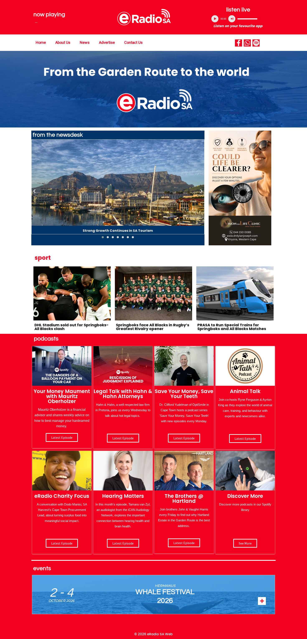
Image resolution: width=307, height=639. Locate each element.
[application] (238, 18)
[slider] (247, 18)
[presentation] (34, 191)
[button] (102, 237)
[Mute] (231, 18)
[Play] (214, 18)
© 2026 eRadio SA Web (153, 634)
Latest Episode (184, 438)
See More (245, 543)
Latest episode (61, 437)
